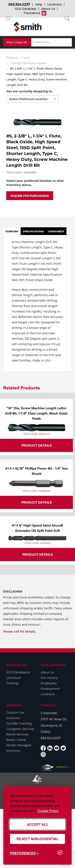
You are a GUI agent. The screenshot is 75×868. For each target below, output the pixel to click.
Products (12, 57)
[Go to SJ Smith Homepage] (27, 27)
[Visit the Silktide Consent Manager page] (60, 853)
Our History (49, 678)
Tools (26, 57)
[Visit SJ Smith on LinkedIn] (49, 748)
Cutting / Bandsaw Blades (28, 63)
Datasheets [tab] (56, 231)
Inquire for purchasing (29, 196)
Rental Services (17, 734)
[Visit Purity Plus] (62, 767)
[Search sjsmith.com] (68, 42)
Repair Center (16, 740)
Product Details (36, 445)
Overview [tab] (11, 231)
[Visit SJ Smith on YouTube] (56, 748)
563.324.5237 (19, 4)
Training (12, 683)
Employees (49, 683)
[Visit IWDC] (47, 767)
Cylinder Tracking (19, 723)
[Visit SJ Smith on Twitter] (63, 748)
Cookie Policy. (48, 810)
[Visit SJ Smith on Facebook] (43, 748)
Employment (50, 689)
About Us (48, 9)
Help (38, 4)
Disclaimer (12, 591)
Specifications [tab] (33, 231)
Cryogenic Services (20, 729)
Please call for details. (19, 631)
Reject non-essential (37, 838)
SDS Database (25, 9)
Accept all (37, 824)
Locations (54, 4)
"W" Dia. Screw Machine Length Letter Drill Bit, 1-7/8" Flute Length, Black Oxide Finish (36, 413)
